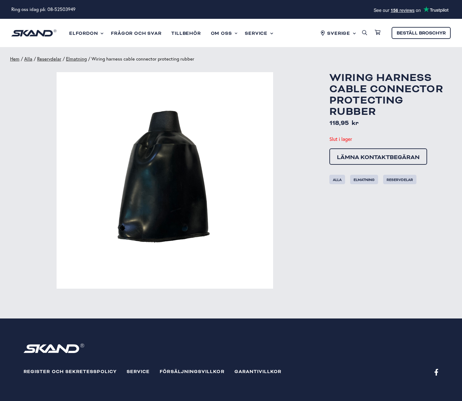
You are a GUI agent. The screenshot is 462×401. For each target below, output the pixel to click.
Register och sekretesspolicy (70, 372)
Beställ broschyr (421, 33)
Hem (14, 59)
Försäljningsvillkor (192, 372)
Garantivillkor (258, 372)
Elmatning (76, 59)
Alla (28, 59)
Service (138, 372)
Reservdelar (49, 59)
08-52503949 (61, 9)
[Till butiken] (377, 33)
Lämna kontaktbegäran (378, 157)
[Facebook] (436, 372)
